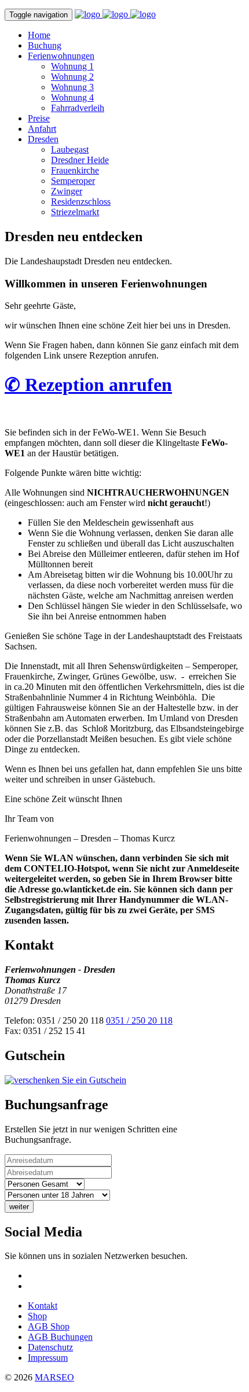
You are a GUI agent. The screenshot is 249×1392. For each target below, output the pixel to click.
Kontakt (42, 1305)
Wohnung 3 (72, 87)
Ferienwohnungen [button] (61, 56)
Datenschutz (50, 1347)
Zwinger (66, 191)
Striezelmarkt (75, 212)
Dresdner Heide (80, 160)
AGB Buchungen (60, 1337)
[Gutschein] (65, 1080)
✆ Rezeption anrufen (88, 384)
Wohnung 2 (72, 77)
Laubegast (70, 149)
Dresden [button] (43, 139)
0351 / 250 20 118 (139, 1020)
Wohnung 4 (72, 97)
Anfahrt (42, 129)
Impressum (48, 1358)
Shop (37, 1316)
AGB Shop (48, 1326)
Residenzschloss (81, 201)
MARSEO (54, 1377)
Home (39, 35)
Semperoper (73, 181)
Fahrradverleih (77, 108)
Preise (39, 118)
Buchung (44, 45)
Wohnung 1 (72, 66)
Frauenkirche (75, 170)
